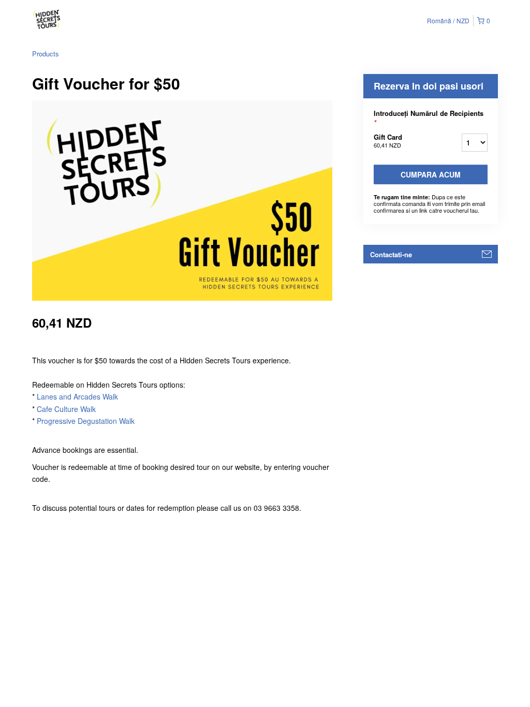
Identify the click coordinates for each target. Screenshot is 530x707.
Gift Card (388, 140)
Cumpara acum (431, 174)
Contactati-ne (391, 254)
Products (45, 53)
